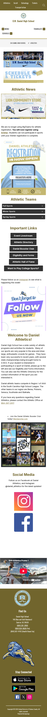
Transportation (20, 7)
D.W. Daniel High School (18, 43)
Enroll (16, 3)
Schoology (25, 3)
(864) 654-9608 (20, 628)
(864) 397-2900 (22, 625)
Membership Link (20, 419)
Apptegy (27, 714)
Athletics (6, 3)
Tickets (34, 3)
